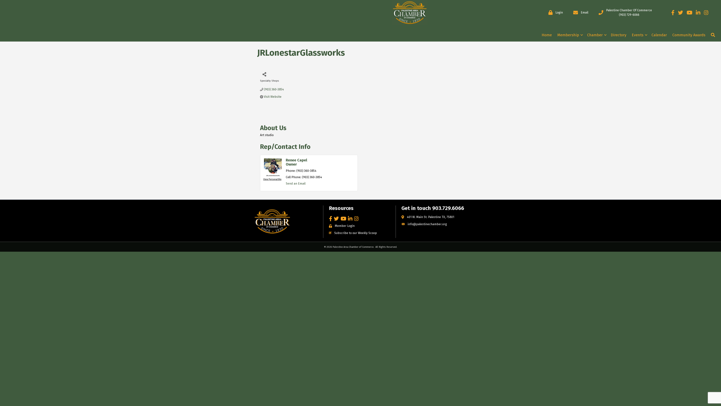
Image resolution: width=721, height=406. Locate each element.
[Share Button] (264, 74)
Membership (568, 35)
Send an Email (295, 183)
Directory (618, 35)
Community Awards (688, 35)
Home (547, 35)
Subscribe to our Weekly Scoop (355, 233)
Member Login (345, 226)
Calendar (659, 35)
